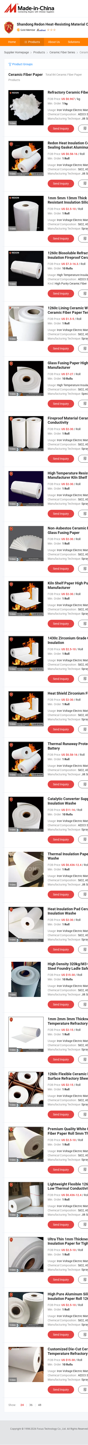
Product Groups (22, 64)
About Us (54, 42)
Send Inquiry (61, 128)
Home (12, 42)
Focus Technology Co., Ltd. (52, 1428)
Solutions (74, 42)
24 (22, 1405)
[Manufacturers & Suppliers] (30, 8)
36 (31, 1405)
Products (34, 42)
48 (39, 1405)
